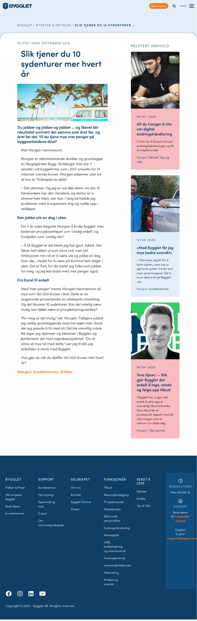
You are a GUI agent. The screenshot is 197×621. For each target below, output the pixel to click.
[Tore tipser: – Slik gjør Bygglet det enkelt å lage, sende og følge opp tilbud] (155, 331)
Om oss (76, 487)
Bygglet (24, 25)
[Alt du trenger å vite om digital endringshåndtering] (155, 80)
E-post (42, 513)
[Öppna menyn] (191, 6)
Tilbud (108, 487)
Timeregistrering (114, 558)
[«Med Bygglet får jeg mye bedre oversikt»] (155, 203)
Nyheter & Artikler (53, 25)
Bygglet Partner (81, 502)
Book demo (158, 6)
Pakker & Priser (15, 487)
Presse (75, 509)
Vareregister (111, 535)
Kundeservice (47, 487)
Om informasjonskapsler (51, 522)
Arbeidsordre (112, 509)
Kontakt (76, 495)
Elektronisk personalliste (112, 518)
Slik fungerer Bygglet (13, 497)
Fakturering (111, 572)
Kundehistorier (14, 513)
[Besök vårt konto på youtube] (42, 593)
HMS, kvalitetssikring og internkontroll (115, 546)
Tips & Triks (143, 506)
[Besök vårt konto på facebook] (9, 593)
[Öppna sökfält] (174, 6)
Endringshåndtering (117, 528)
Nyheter (142, 491)
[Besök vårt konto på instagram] (20, 593)
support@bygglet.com (182, 538)
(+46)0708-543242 (182, 518)
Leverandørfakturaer (117, 565)
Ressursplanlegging (116, 495)
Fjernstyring (45, 495)
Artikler (141, 498)
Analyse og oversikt (111, 582)
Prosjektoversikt (114, 502)
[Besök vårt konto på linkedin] (31, 593)
